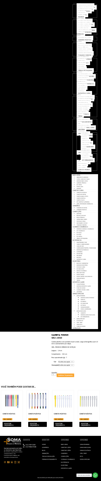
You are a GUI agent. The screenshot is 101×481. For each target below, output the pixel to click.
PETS (81, 456)
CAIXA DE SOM (80, 246)
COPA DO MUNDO (84, 170)
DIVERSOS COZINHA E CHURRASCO (84, 60)
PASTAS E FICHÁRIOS (82, 271)
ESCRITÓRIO (76, 261)
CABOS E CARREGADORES (83, 244)
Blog (43, 450)
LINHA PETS (79, 324)
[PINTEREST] (19, 462)
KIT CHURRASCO (81, 231)
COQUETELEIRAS (81, 284)
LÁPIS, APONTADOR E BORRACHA (84, 33)
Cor (55, 362)
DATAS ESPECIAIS (81, 318)
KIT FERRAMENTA (87, 160)
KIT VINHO (79, 184)
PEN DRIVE (79, 255)
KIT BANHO (83, 301)
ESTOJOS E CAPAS (81, 267)
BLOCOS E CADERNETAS (82, 263)
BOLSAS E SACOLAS (81, 215)
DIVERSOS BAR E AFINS (82, 181)
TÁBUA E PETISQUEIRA (85, 70)
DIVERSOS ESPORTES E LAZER (85, 123)
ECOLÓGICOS (80, 320)
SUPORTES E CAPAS (84, 93)
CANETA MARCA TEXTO (82, 196)
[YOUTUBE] (15, 462)
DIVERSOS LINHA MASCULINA (87, 157)
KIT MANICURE (84, 303)
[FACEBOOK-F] (8, 462)
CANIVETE (83, 313)
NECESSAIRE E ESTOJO (82, 223)
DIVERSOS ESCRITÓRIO (82, 265)
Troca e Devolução (48, 456)
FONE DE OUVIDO (81, 288)
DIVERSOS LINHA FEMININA (87, 136)
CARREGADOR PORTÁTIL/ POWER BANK (85, 81)
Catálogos (77, 172)
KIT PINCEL (83, 305)
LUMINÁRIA (79, 251)
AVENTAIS (79, 213)
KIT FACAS (79, 232)
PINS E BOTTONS (81, 272)
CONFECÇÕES (77, 211)
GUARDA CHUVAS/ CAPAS (83, 290)
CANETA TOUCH (81, 200)
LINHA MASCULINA (81, 311)
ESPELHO (83, 299)
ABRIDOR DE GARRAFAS (82, 177)
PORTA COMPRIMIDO (85, 149)
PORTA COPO (80, 186)
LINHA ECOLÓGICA (85, 450)
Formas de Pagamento (49, 459)
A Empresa (45, 447)
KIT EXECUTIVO (80, 269)
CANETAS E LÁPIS (78, 190)
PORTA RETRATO (81, 278)
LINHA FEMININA (81, 295)
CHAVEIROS (76, 206)
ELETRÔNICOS (77, 240)
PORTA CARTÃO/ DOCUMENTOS (83, 111)
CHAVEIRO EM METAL (82, 207)
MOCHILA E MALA (81, 221)
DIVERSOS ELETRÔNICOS (82, 250)
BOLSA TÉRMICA (81, 217)
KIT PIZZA (79, 234)
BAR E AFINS (76, 175)
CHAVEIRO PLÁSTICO (84, 40)
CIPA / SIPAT (79, 322)
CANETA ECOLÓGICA (82, 192)
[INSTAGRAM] (5, 462)
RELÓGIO (79, 257)
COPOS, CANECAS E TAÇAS (83, 179)
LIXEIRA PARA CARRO (82, 219)
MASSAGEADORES (88, 147)
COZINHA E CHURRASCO (80, 227)
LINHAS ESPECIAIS (78, 294)
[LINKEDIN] (12, 462)
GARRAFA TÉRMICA (81, 183)
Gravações (45, 453)
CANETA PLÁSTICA (81, 198)
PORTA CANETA (80, 274)
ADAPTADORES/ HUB (82, 242)
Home (44, 444)
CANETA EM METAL (81, 194)
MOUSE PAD (79, 253)
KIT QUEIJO (79, 236)
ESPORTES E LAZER (78, 282)
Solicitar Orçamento (65, 375)
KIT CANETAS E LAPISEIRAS (83, 202)
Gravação (55, 365)
